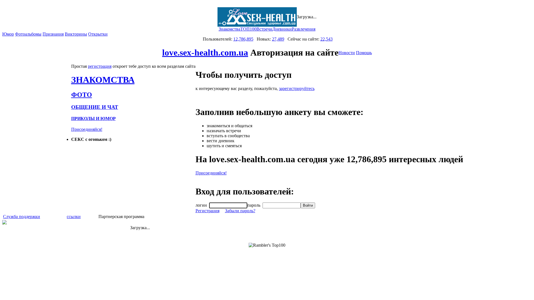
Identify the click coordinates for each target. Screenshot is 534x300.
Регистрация (207, 210)
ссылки (74, 216)
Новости (346, 52)
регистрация (100, 66)
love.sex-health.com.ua (205, 53)
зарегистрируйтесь (297, 88)
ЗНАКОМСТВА (103, 80)
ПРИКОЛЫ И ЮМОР (93, 118)
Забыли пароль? (240, 210)
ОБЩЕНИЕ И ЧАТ (94, 107)
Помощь (364, 52)
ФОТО (81, 94)
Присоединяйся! (86, 129)
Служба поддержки (21, 216)
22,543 (326, 39)
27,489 (278, 39)
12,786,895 (243, 39)
